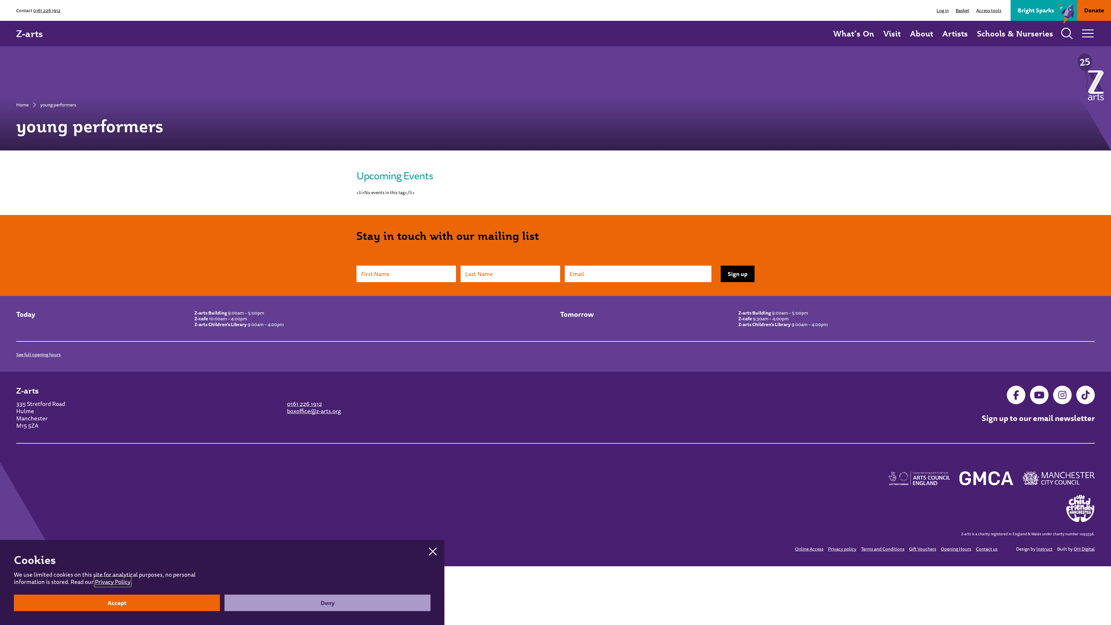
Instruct (1044, 549)
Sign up (738, 273)
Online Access (809, 549)
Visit (892, 33)
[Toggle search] (1067, 34)
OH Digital (1084, 549)
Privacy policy (842, 549)
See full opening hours (38, 354)
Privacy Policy (112, 581)
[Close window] (433, 551)
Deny (328, 602)
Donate (1094, 10)
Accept (117, 602)
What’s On (853, 33)
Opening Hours (956, 549)
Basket (962, 10)
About (921, 33)
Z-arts (29, 33)
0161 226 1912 (46, 10)
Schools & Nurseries (1015, 33)
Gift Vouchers (922, 549)
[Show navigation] (1088, 34)
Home (22, 105)
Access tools (988, 10)
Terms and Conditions (882, 549)
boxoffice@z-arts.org (314, 411)
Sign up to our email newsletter (1038, 418)
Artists (955, 33)
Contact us (987, 549)
